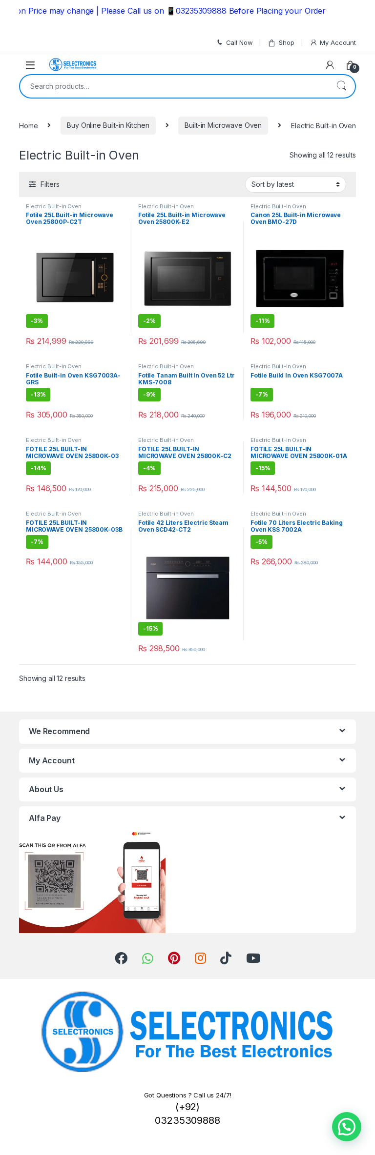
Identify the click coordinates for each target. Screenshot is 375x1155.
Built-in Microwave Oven (223, 125)
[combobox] (174, 86)
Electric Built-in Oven (54, 206)
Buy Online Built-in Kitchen (108, 125)
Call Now (239, 42)
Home (28, 125)
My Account (338, 42)
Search (341, 86)
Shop (286, 42)
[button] (346, 1126)
